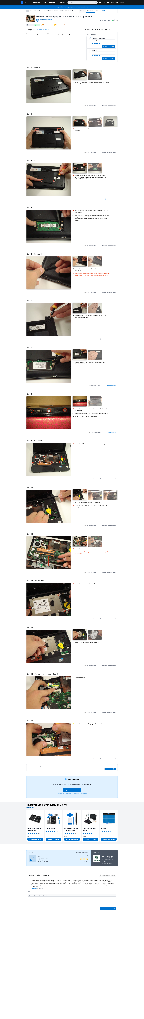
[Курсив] (32, 895)
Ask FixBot (109, 769)
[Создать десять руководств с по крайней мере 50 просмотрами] (87, 859)
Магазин (62, 2)
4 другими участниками (82, 852)
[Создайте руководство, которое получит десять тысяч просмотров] (84, 859)
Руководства (90, 10)
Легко (38, 24)
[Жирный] (29, 895)
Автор (31, 852)
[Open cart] (107, 2)
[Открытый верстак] (100, 2)
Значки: (85, 856)
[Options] (27, 11)
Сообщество (52, 2)
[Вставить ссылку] (37, 895)
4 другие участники (48, 19)
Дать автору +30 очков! (72, 790)
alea (41, 19)
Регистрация (114, 2)
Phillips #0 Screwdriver (99, 38)
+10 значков (85, 861)
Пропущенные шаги (48, 24)
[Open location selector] (104, 2)
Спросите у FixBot (91, 105)
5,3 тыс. (104, 20)
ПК (31, 10)
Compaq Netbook (58, 10)
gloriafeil (34, 888)
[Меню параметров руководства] (116, 11)
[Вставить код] (34, 895)
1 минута (31, 24)
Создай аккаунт (85, 7)
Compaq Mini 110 (68, 10)
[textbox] (72, 901)
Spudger (94, 50)
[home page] (25, 2)
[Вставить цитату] (40, 895)
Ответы (98, 10)
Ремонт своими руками (39, 2)
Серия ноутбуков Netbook (45, 10)
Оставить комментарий (108, 908)
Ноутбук (36, 10)
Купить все (30, 808)
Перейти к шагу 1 (42, 30)
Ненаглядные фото (62, 24)
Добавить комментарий (107, 112)
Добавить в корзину (108, 46)
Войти (122, 2)
